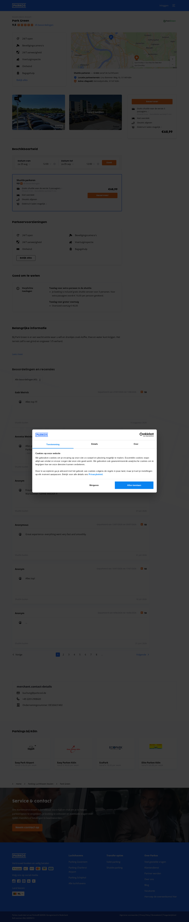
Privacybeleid (96, 474)
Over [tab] (136, 444)
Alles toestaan (134, 485)
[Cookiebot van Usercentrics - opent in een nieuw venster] (142, 435)
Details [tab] (94, 444)
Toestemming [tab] (52, 444)
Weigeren (94, 485)
